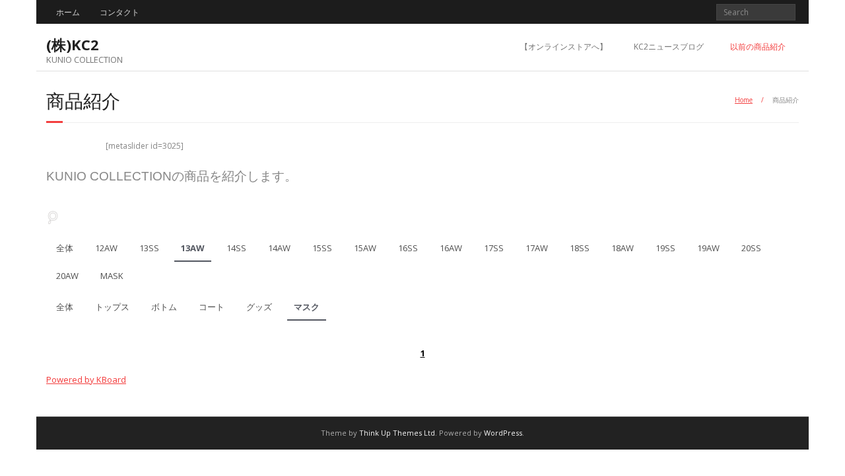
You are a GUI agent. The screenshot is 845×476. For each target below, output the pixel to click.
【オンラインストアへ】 (563, 46)
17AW (536, 248)
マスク (307, 307)
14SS (236, 248)
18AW (622, 248)
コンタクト (119, 12)
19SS (665, 248)
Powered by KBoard (86, 379)
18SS (580, 248)
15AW (365, 248)
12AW (106, 248)
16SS (408, 248)
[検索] (52, 217)
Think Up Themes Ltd (397, 433)
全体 (64, 248)
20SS (751, 248)
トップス (112, 307)
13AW (193, 248)
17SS (494, 248)
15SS (322, 248)
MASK (111, 276)
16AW (451, 248)
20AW (67, 276)
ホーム (68, 12)
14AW (279, 248)
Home (744, 99)
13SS (149, 248)
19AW (708, 248)
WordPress (503, 433)
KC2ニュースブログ (669, 46)
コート (211, 307)
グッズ (259, 307)
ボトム (164, 307)
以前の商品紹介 (758, 46)
